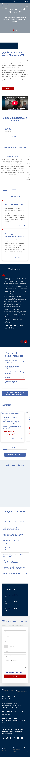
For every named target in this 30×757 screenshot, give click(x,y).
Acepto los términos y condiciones (14, 672)
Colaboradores (7, 431)
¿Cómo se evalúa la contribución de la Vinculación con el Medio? (14, 567)
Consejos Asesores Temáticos (11, 361)
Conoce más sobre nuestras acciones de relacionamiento (15, 393)
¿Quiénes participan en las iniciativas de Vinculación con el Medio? (13, 542)
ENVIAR (15, 676)
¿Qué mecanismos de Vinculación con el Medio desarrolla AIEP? (13, 535)
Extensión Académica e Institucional (13, 382)
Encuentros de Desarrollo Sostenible (13, 372)
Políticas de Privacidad (8, 733)
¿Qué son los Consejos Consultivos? (13, 573)
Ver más (8, 88)
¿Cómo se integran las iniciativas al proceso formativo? (14, 555)
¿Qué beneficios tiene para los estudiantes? (12, 548)
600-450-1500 (6, 698)
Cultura (7, 377)
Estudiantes (6, 433)
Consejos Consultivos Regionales (12, 367)
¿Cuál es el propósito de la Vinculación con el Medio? (11, 528)
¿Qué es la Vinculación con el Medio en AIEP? (14, 522)
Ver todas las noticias (15, 454)
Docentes (13, 431)
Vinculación (18, 433)
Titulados (12, 433)
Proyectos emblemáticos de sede (14, 235)
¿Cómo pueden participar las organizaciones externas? (12, 561)
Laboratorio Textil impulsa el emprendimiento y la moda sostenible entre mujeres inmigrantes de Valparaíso (12, 422)
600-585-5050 (6, 714)
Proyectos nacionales (14, 205)
